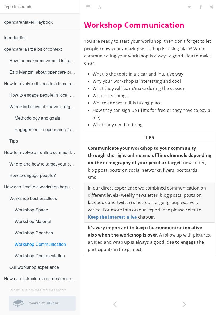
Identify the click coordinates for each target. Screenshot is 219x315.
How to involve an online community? (40, 152)
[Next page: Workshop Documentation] (184, 303)
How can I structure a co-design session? (42, 278)
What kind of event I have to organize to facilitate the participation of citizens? (44, 106)
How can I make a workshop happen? (40, 187)
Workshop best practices (33, 198)
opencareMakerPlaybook (28, 22)
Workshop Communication (40, 244)
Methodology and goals (37, 118)
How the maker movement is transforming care (44, 60)
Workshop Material (33, 221)
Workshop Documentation (40, 256)
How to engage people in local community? (44, 95)
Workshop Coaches (34, 233)
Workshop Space (31, 210)
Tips (13, 141)
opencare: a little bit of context (33, 49)
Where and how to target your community (44, 164)
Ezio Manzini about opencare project (44, 72)
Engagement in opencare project (46, 129)
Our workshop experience (34, 267)
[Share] (211, 6)
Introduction (15, 37)
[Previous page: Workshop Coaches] (115, 303)
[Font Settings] (99, 6)
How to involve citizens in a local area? (42, 83)
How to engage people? (32, 175)
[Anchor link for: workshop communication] (81, 25)
